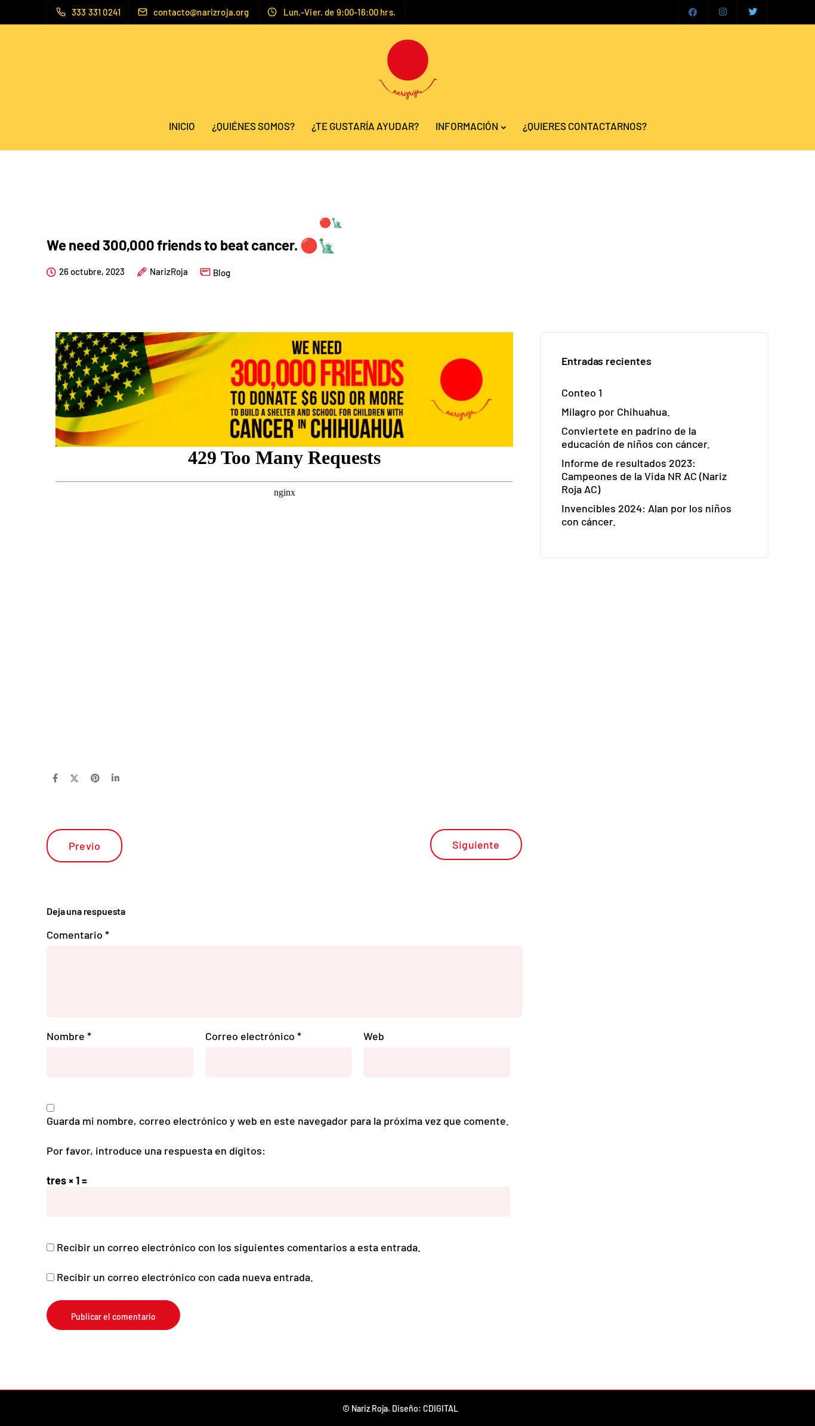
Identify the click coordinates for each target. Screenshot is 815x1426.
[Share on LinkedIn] (115, 777)
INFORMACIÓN (467, 126)
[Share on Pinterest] (95, 777)
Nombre (69, 1036)
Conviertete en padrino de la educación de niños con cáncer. (635, 437)
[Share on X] (74, 777)
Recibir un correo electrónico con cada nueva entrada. (185, 1277)
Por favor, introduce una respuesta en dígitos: (156, 1150)
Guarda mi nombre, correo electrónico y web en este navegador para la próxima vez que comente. (278, 1120)
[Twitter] (753, 12)
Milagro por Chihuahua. (615, 411)
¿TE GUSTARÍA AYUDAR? (365, 126)
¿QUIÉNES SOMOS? (253, 126)
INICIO (182, 126)
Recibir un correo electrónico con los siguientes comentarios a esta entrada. (239, 1247)
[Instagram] (723, 12)
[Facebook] (693, 12)
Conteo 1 (581, 392)
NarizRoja (169, 272)
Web (373, 1036)
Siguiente (476, 844)
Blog (221, 272)
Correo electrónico (253, 1036)
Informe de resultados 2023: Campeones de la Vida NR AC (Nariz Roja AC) (644, 476)
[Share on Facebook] (55, 777)
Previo (84, 845)
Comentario (78, 934)
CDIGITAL (440, 1408)
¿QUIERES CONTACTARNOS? (585, 126)
